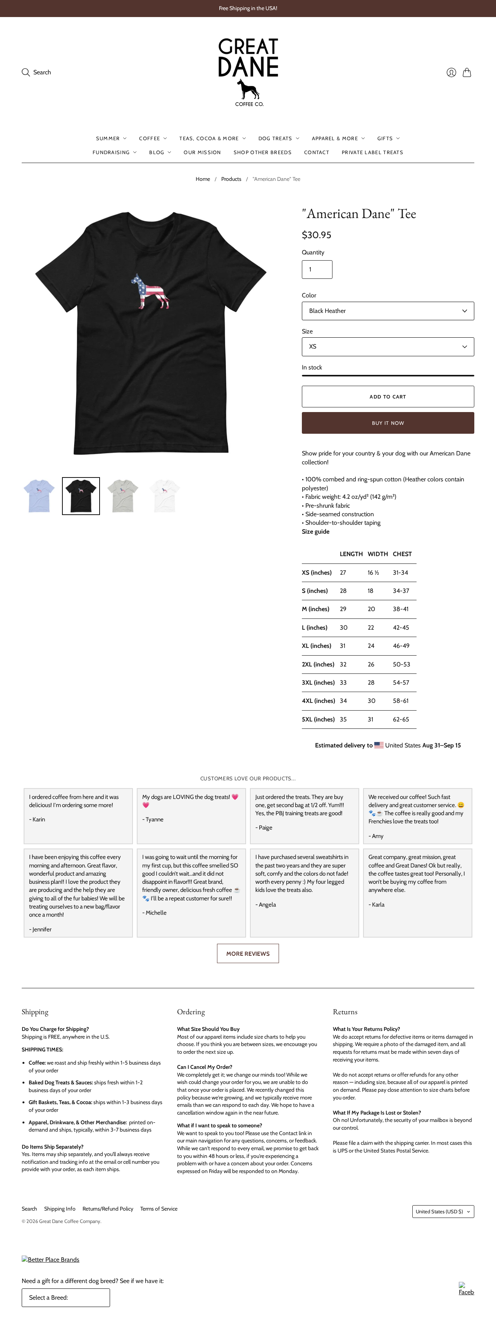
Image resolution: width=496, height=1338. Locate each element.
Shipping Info (60, 1208)
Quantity (313, 252)
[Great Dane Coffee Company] (248, 72)
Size (307, 331)
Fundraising (111, 152)
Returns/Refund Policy (108, 1208)
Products (231, 178)
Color (309, 295)
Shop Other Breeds (263, 152)
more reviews (248, 953)
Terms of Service (158, 1208)
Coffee (149, 138)
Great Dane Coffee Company (69, 1221)
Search (29, 1208)
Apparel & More (335, 138)
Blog (156, 152)
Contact (316, 152)
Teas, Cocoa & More (209, 138)
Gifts (385, 138)
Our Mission (202, 152)
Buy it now (388, 423)
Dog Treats (275, 138)
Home (203, 178)
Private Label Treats (372, 152)
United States (439, 1211)
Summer (108, 138)
